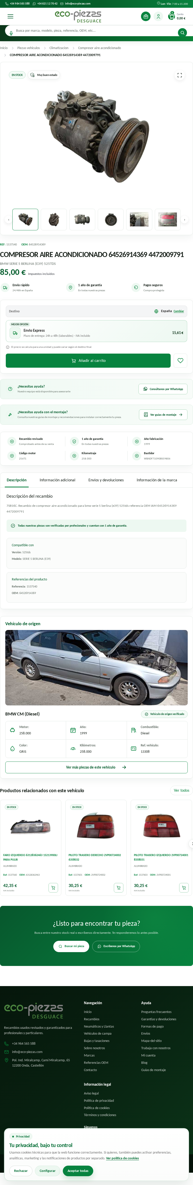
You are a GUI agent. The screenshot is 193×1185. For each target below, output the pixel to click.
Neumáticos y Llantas (99, 1026)
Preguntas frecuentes (156, 1012)
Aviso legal (91, 1093)
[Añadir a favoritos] (180, 361)
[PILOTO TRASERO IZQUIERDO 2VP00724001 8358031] (161, 826)
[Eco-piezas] (78, 16)
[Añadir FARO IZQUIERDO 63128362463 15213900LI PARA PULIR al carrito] (53, 888)
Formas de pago (152, 1026)
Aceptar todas (78, 1171)
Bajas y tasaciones (96, 1041)
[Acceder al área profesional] (145, 16)
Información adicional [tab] (57, 480)
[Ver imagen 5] (139, 219)
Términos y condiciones (100, 1115)
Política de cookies (97, 1108)
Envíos (145, 1033)
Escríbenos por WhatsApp (119, 946)
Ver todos (181, 790)
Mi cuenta (148, 1055)
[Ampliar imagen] (180, 75)
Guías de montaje (153, 1070)
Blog (144, 1063)
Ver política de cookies (122, 1158)
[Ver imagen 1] (25, 219)
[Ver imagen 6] (168, 219)
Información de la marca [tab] (157, 480)
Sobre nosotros (94, 1048)
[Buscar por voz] (11, 33)
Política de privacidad (99, 1100)
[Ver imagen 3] (82, 219)
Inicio (87, 1012)
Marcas (89, 1055)
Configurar (48, 1171)
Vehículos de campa (98, 1033)
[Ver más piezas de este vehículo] (96, 667)
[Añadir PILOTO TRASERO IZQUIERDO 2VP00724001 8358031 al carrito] (184, 888)
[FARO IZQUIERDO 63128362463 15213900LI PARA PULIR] (31, 826)
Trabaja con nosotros (155, 1048)
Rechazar (21, 1171)
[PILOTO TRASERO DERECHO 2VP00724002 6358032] (96, 826)
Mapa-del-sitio (151, 1041)
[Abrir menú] (10, 16)
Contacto (90, 1070)
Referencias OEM (96, 1063)
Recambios (91, 1019)
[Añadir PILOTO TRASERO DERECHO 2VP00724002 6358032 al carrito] (118, 888)
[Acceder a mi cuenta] (158, 16)
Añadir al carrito (92, 360)
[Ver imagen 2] (54, 219)
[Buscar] (182, 32)
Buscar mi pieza (74, 946)
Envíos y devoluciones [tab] (106, 480)
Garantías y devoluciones (158, 1019)
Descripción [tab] (17, 480)
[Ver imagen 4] (111, 219)
